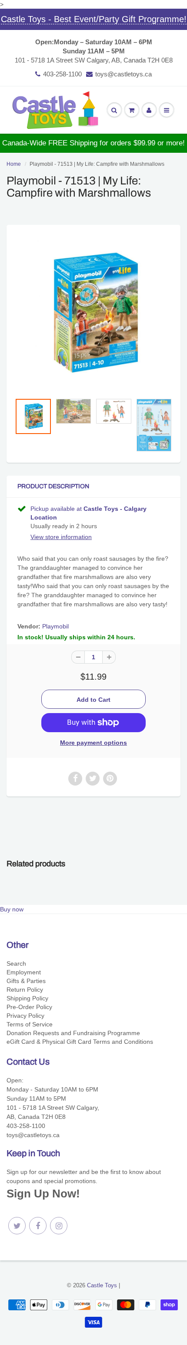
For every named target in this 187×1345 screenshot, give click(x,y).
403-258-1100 (62, 74)
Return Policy (25, 989)
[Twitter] (17, 1225)
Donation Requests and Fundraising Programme (73, 1032)
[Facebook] (38, 1225)
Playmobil (55, 626)
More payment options (93, 742)
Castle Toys (102, 1285)
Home (14, 164)
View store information (61, 536)
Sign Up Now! (43, 1193)
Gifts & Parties (26, 980)
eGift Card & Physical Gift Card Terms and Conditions (80, 1041)
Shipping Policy (27, 998)
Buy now (11, 909)
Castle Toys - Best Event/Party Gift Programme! (94, 19)
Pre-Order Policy (29, 1006)
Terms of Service (30, 1024)
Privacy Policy (25, 1015)
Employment (24, 972)
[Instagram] (58, 1225)
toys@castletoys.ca (123, 74)
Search (16, 963)
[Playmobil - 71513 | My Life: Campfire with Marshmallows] (93, 314)
